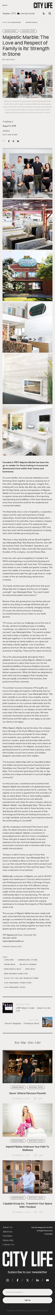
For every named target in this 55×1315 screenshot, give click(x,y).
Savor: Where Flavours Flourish (27, 1093)
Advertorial (32, 22)
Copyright (48, 1234)
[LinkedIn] (18, 141)
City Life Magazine (12, 22)
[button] (5, 5)
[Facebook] (8, 141)
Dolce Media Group (40, 1310)
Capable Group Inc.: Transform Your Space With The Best (27, 1205)
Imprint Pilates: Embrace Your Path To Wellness (27, 1148)
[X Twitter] (13, 141)
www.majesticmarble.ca (13, 941)
